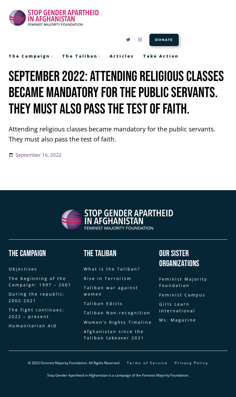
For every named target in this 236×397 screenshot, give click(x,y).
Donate (164, 39)
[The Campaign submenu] (52, 56)
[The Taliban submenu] (99, 56)
